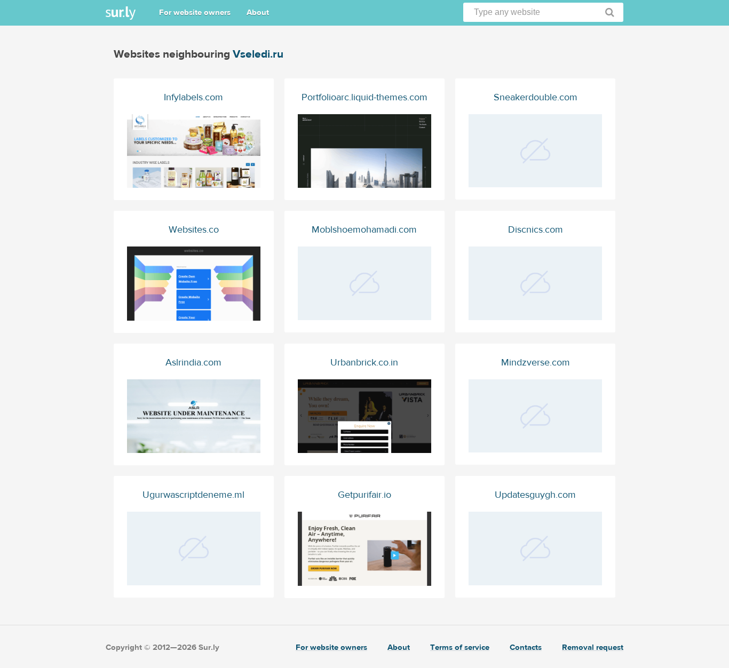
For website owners (195, 12)
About (258, 12)
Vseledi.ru (258, 54)
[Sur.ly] (121, 13)
